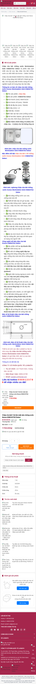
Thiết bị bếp (4, 11)
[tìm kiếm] (15, 3)
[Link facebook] (11, 629)
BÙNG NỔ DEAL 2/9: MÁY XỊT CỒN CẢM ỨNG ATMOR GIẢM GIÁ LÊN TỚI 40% (23, 516)
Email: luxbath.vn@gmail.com (9, 624)
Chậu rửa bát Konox (22, 11)
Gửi (29, 460)
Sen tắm (22, 8)
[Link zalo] (18, 629)
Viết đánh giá (22, 588)
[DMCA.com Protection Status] (16, 668)
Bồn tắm (9, 8)
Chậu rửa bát (12, 11)
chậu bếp (5, 470)
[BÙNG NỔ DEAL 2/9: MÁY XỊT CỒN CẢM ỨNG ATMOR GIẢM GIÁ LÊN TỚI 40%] (6, 519)
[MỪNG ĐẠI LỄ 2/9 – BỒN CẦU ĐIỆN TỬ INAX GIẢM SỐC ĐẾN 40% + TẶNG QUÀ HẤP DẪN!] (6, 533)
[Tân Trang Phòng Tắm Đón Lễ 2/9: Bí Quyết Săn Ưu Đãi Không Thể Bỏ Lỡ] (6, 564)
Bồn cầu (3, 8)
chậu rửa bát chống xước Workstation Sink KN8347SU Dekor (17, 466)
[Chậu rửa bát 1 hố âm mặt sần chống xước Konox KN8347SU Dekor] (6, 51)
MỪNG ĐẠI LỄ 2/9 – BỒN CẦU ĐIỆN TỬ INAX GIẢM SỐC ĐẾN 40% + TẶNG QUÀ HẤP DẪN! (22, 530)
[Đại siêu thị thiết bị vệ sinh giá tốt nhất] (7, 3)
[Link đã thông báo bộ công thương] (6, 668)
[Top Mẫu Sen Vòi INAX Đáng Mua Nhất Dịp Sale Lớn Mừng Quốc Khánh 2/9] (6, 549)
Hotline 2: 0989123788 (7, 621)
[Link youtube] (15, 629)
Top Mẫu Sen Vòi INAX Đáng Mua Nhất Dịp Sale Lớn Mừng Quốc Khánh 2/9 (23, 545)
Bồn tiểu (16, 8)
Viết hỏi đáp (22, 603)
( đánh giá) (13, 420)
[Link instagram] (21, 629)
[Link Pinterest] (24, 629)
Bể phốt (29, 8)
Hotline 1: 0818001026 (7, 618)
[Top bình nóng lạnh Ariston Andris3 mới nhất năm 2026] (6, 506)
